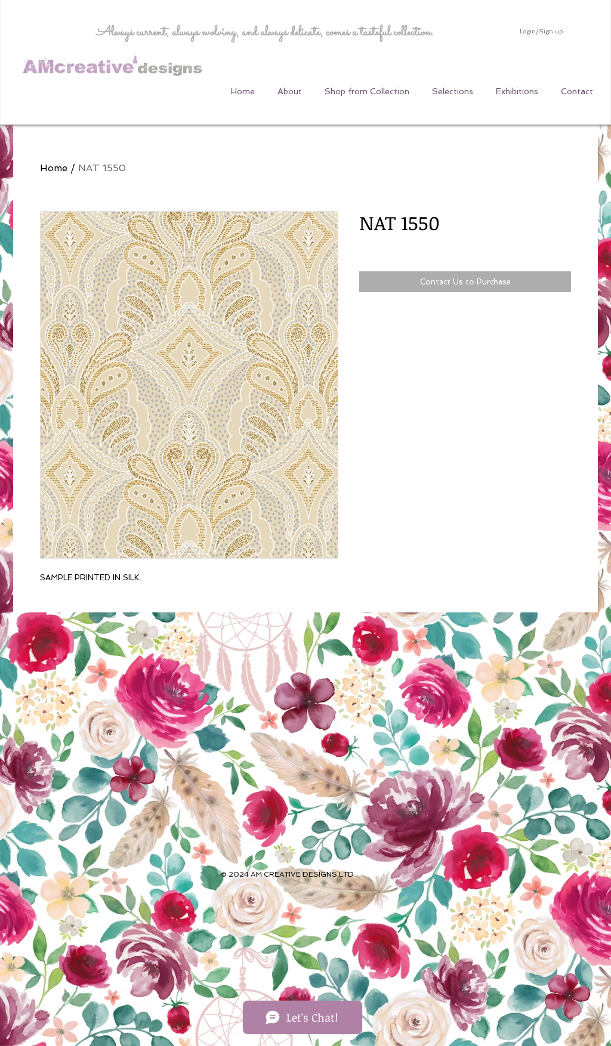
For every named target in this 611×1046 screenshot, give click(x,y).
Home (53, 168)
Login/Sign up (541, 31)
